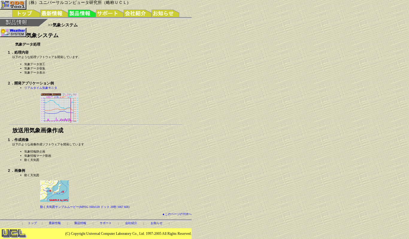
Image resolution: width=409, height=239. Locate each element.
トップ (32, 223)
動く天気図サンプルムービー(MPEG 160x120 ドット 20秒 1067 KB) (84, 206)
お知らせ (157, 223)
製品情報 (80, 223)
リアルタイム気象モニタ (40, 87)
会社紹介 (131, 223)
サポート (106, 223)
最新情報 (55, 223)
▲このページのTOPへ (177, 214)
